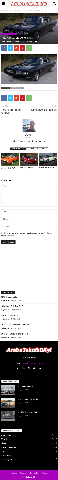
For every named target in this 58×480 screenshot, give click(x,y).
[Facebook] (18, 142)
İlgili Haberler (18, 149)
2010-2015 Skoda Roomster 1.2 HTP (15, 334)
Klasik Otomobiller (16, 10)
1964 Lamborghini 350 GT (46, 167)
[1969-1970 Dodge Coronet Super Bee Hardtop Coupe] (10, 159)
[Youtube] (43, 142)
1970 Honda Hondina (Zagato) (11, 111)
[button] (54, 4)
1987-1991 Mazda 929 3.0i (11, 315)
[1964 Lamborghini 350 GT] (48, 159)
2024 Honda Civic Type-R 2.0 (12, 306)
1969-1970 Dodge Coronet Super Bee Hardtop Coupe (8, 168)
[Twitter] (36, 142)
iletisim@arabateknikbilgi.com (32, 363)
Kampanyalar (6, 459)
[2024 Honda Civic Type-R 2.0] (8, 403)
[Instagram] (25, 142)
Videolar (4, 439)
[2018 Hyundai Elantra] (8, 390)
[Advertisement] (29, 269)
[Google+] (22, 142)
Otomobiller (6, 435)
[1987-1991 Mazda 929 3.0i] (8, 416)
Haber (3, 443)
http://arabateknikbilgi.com (29, 138)
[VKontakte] (40, 142)
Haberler (23, 473)
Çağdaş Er (9, 41)
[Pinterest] (33, 142)
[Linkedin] (29, 142)
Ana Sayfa (4, 10)
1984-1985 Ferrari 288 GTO (28, 167)
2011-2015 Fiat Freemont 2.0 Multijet (15, 325)
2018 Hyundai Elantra (9, 297)
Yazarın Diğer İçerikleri (37, 149)
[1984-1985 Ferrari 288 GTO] (29, 159)
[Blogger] (14, 142)
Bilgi (3, 451)
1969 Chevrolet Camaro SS (44, 109)
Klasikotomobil (17, 88)
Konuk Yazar (6, 455)
